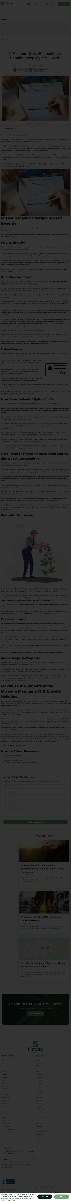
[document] (35, 600)
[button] (67, 557)
